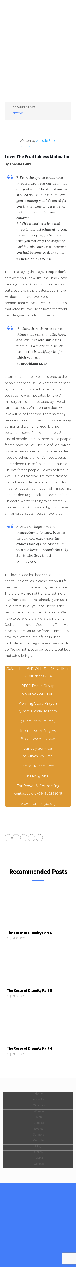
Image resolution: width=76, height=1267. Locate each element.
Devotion (18, 113)
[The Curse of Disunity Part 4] (38, 1025)
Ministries (39, 1105)
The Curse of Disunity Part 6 (29, 932)
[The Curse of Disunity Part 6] (38, 909)
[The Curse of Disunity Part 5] (38, 967)
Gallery (38, 1151)
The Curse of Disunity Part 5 (29, 990)
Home (39, 1093)
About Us (39, 1099)
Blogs (38, 1146)
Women (39, 1111)
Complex (39, 1140)
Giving (39, 1157)
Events (38, 1128)
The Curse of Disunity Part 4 (29, 1048)
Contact (39, 1163)
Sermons (39, 1134)
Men (39, 1116)
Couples (39, 1122)
